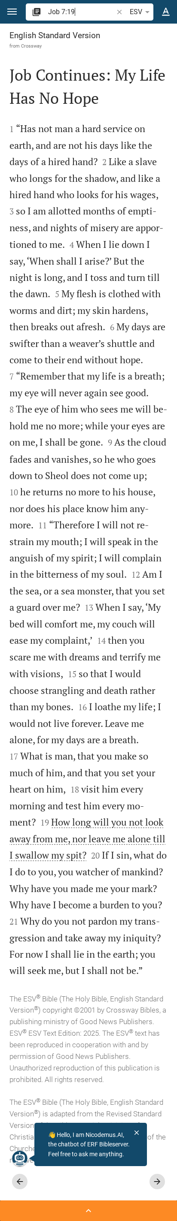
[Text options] (165, 12)
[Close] (136, 1132)
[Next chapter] (157, 1181)
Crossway (31, 46)
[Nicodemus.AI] (19, 1158)
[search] (81, 12)
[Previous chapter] (19, 1181)
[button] (12, 12)
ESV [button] (136, 12)
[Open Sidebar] (88, 1210)
